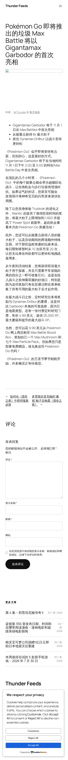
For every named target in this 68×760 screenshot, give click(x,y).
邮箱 (8, 519)
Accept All (33, 745)
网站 (8, 535)
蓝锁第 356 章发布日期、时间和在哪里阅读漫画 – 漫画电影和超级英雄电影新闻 (28, 627)
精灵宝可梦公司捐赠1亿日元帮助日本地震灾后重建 (27, 644)
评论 (8, 459)
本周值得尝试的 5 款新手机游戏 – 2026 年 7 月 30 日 (26, 659)
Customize (33, 731)
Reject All (33, 738)
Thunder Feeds (16, 6)
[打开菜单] (60, 6)
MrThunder (20, 112)
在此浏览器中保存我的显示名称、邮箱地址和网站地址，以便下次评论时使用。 (35, 552)
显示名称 (11, 503)
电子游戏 (35, 112)
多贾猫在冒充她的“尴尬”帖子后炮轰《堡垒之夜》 (47, 400)
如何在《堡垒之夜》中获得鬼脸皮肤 (16, 400)
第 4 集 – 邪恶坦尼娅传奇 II (24, 612)
